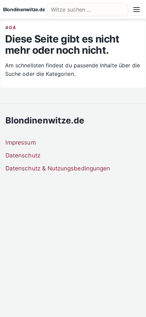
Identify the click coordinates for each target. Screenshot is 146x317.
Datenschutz (22, 155)
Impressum (20, 142)
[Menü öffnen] (136, 9)
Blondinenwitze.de (24, 9)
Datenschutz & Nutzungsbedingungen (57, 168)
